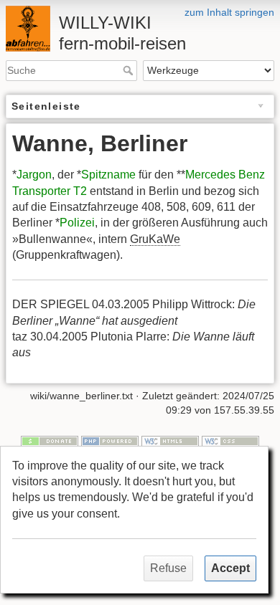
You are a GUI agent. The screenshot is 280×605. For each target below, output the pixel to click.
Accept (230, 568)
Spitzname (108, 174)
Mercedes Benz (225, 174)
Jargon (34, 174)
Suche (129, 70)
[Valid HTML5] (170, 440)
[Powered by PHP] (110, 440)
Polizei (77, 222)
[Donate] (49, 440)
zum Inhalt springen (229, 12)
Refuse (168, 568)
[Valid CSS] (230, 440)
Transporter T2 (49, 191)
